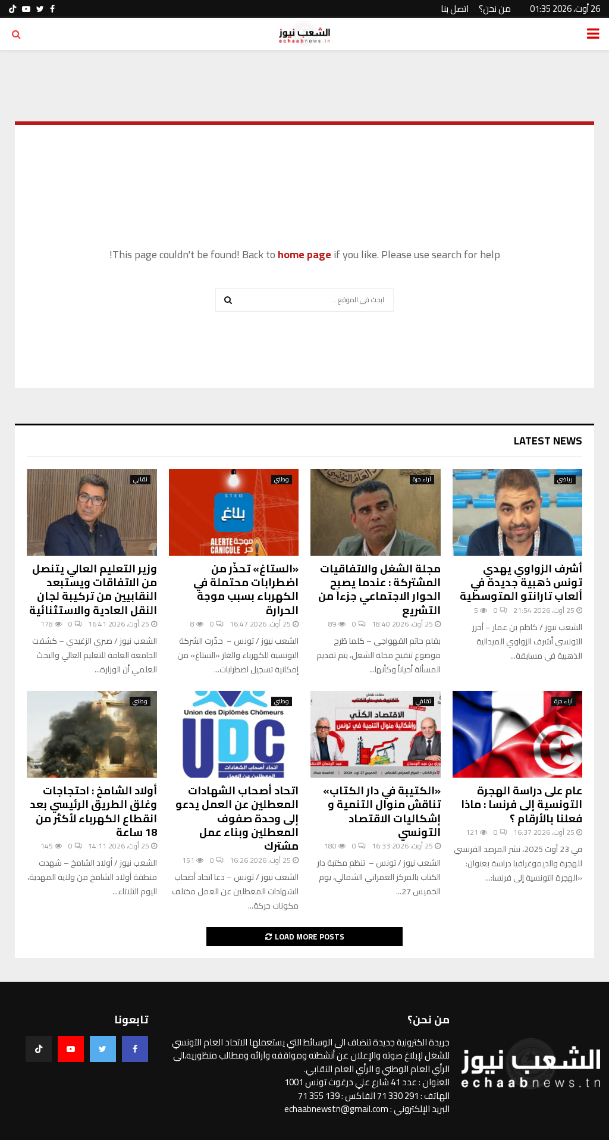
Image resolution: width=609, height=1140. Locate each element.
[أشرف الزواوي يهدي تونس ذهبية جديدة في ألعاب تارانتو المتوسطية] (518, 512)
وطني (281, 479)
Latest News (548, 440)
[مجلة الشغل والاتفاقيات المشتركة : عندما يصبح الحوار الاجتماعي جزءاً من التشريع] (375, 512)
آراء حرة (422, 479)
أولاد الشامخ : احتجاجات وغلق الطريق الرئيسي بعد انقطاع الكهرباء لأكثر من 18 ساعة (93, 811)
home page (304, 254)
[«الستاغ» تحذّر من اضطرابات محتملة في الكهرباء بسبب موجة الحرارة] (234, 512)
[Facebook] (135, 1049)
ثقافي (423, 701)
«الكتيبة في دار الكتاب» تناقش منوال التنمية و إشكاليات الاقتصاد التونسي (382, 811)
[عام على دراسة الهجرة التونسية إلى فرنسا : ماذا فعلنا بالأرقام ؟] (518, 734)
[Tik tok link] (12, 9)
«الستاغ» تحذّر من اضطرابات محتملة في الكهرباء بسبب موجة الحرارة (246, 589)
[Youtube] (71, 1049)
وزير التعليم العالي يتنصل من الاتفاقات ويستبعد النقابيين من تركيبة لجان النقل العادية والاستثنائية (93, 589)
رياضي (565, 479)
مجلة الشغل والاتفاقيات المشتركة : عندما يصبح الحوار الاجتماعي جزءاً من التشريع (379, 589)
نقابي (140, 479)
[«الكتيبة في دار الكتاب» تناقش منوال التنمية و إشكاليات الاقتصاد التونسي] (375, 734)
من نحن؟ (495, 8)
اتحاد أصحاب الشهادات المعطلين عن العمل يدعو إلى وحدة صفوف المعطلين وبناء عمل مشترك (237, 818)
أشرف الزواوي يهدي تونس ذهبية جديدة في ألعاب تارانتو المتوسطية (521, 582)
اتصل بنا (455, 8)
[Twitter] (103, 1049)
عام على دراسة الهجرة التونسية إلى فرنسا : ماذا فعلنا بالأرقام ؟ (521, 804)
